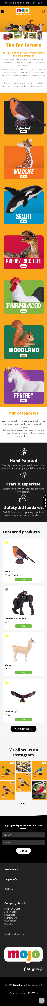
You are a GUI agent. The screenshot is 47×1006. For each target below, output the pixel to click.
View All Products (23, 728)
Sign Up (23, 850)
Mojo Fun (18, 985)
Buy (23, 579)
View (23, 131)
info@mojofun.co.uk (20, 934)
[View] (23, 114)
